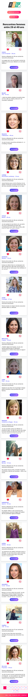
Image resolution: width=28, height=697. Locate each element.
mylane (4, 52)
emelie (3, 297)
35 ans (9, 463)
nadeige (4, 175)
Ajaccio (4, 504)
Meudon (4, 258)
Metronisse (5, 338)
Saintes (4, 544)
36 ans (13, 53)
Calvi (3, 381)
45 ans (7, 94)
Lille (3, 626)
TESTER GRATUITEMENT (14, 12)
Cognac (4, 340)
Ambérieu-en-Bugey (7, 422)
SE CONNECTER (14, 16)
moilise (4, 543)
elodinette (4, 257)
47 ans (10, 299)
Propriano (4, 667)
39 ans (10, 667)
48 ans (11, 135)
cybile (3, 379)
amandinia (4, 584)
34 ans (17, 176)
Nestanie (4, 134)
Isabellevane (5, 502)
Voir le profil (14, 67)
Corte (3, 585)
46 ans (9, 258)
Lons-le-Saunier (6, 53)
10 (17, 690)
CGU (10, 695)
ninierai (4, 216)
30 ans (16, 422)
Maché (3, 217)
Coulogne (4, 299)
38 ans (9, 544)
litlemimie (4, 420)
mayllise (4, 625)
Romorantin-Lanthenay (8, 176)
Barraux (4, 463)
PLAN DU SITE (16, 695)
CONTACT (24, 695)
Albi (3, 94)
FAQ (6, 695)
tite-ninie (4, 666)
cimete (3, 461)
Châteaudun (5, 135)
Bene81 (4, 93)
